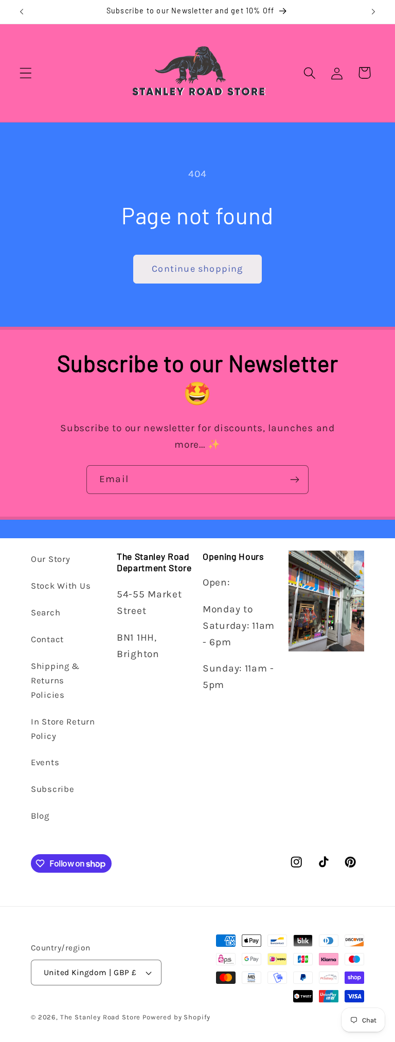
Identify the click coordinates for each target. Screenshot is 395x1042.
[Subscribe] (294, 479)
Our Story (50, 559)
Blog (40, 816)
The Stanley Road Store (100, 1017)
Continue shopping (197, 268)
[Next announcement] (373, 12)
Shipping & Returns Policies (55, 680)
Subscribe (52, 789)
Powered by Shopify (176, 1017)
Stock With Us (61, 586)
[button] (26, 72)
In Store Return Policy (63, 729)
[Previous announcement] (21, 12)
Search (45, 612)
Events (45, 762)
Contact (47, 639)
